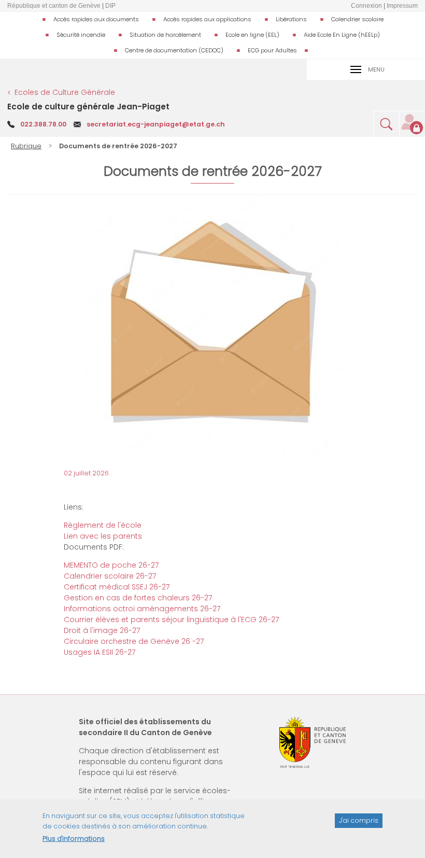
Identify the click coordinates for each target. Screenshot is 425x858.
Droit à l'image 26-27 (102, 630)
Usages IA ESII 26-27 (99, 652)
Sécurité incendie (80, 35)
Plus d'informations (73, 838)
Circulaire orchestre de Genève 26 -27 (134, 641)
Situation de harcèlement (165, 35)
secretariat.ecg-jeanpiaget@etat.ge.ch (156, 124)
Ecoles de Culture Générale (65, 92)
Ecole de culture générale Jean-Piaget (88, 106)
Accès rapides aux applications (207, 19)
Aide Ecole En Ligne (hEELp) (342, 35)
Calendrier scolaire (357, 19)
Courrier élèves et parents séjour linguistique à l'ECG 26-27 (171, 619)
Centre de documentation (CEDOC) (174, 50)
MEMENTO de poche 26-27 (111, 565)
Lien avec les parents (103, 536)
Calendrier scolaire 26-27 (110, 576)
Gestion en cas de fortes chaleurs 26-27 (138, 598)
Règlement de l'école (102, 525)
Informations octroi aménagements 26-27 (142, 608)
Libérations (291, 19)
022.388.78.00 (43, 124)
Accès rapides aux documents (96, 19)
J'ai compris (358, 820)
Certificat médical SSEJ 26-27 (116, 587)
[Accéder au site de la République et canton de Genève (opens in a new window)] (312, 742)
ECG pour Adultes (272, 50)
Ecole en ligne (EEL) (252, 35)
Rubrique (26, 146)
